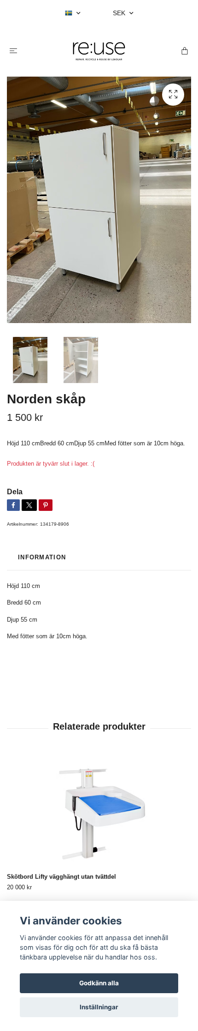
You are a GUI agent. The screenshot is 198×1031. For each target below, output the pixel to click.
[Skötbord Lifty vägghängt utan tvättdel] (99, 811)
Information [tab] (42, 557)
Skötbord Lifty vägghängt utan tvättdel (61, 876)
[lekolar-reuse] (99, 51)
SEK (120, 13)
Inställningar (99, 1007)
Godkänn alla (99, 983)
